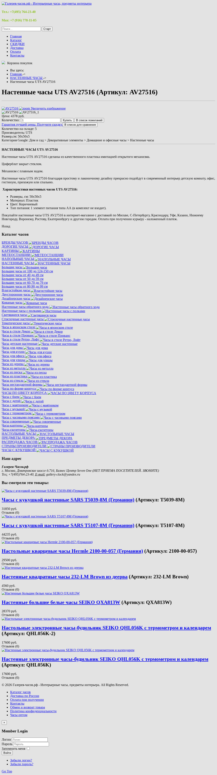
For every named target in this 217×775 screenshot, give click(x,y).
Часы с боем (11, 397)
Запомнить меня (13, 748)
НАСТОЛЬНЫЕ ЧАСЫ (19, 434)
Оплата (15, 51)
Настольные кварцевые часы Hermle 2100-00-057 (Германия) (72, 551)
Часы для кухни (13, 351)
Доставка (17, 48)
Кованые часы (12, 302)
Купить (67, 120)
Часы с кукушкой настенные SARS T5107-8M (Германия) (68, 525)
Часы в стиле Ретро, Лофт (21, 339)
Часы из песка (12, 372)
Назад (6, 226)
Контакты (17, 55)
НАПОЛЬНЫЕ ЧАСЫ (18, 259)
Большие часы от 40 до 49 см (22, 275)
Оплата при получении (27, 699)
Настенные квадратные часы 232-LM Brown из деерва (65, 576)
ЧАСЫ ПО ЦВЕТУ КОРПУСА (25, 393)
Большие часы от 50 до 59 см (22, 279)
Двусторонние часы (16, 294)
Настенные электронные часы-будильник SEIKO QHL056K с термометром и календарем (105, 659)
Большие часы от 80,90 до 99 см (25, 286)
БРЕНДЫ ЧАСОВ (15, 242)
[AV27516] (10, 112)
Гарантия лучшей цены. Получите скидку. (32, 124)
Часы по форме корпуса (19, 388)
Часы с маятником (15, 405)
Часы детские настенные (20, 343)
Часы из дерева (13, 364)
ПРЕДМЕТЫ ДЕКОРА (19, 438)
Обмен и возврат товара (27, 707)
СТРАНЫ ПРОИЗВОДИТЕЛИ (24, 446)
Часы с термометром (17, 413)
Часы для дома (13, 347)
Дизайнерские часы (16, 298)
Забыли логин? (21, 760)
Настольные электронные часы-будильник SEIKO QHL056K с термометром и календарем (106, 627)
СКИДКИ (17, 44)
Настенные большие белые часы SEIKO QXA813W (61, 602)
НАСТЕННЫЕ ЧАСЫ (18, 263)
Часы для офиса (13, 356)
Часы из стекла (13, 380)
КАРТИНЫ (10, 251)
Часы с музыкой (14, 409)
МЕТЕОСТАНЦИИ (16, 255)
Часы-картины (13, 425)
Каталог (16, 40)
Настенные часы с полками (22, 311)
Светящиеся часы (15, 315)
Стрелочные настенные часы (23, 319)
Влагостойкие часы (16, 290)
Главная (16, 36)
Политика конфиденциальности (33, 711)
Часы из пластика (15, 376)
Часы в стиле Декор (16, 331)
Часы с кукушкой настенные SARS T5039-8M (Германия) (68, 499)
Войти (7, 752)
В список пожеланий (89, 120)
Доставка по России (24, 696)
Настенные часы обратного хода (25, 307)
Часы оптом (18, 715)
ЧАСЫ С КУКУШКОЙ (19, 450)
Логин (6, 739)
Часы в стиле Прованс (18, 335)
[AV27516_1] (29, 112)
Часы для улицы (14, 360)
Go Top (7, 771)
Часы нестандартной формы (22, 384)
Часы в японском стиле (19, 327)
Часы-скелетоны (14, 429)
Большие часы (12, 267)
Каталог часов (20, 692)
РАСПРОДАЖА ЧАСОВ (20, 442)
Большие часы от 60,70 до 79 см (25, 282)
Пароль (7, 744)
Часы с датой (11, 401)
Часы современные (16, 421)
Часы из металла (14, 368)
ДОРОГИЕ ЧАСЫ (15, 246)
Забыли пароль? (21, 764)
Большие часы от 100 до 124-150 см (27, 271)
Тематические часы (16, 323)
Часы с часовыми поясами (21, 417)
